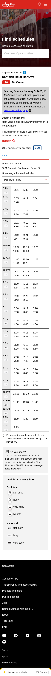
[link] (4, 635)
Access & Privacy (9, 662)
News (5, 615)
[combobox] (25, 53)
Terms (4, 650)
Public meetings (10, 596)
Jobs (4, 602)
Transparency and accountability (19, 584)
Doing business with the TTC (17, 609)
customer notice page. (16, 110)
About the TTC (10, 578)
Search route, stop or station (17, 46)
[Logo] (8, 4)
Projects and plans (12, 590)
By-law (5, 656)
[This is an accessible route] (24, 72)
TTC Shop (7, 621)
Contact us (8, 566)
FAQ (4, 627)
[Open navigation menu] (45, 4)
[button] (42, 672)
